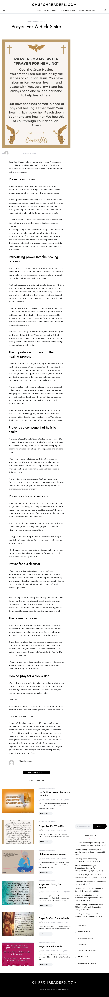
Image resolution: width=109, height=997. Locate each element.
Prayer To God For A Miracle (54, 918)
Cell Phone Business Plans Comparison (90, 882)
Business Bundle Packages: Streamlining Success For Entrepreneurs (85, 868)
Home (39, 10)
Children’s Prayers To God (52, 854)
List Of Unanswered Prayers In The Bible (54, 794)
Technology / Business (87, 963)
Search (100, 826)
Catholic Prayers (50, 10)
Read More (44, 813)
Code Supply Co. (63, 989)
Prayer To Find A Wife (50, 946)
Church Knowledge (67, 10)
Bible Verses (82, 926)
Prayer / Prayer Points (86, 10)
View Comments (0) (35, 772)
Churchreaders (15, 153)
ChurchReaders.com (54, 4)
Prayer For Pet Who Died (52, 826)
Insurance (82, 944)
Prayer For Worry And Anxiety (50, 886)
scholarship (83, 957)
